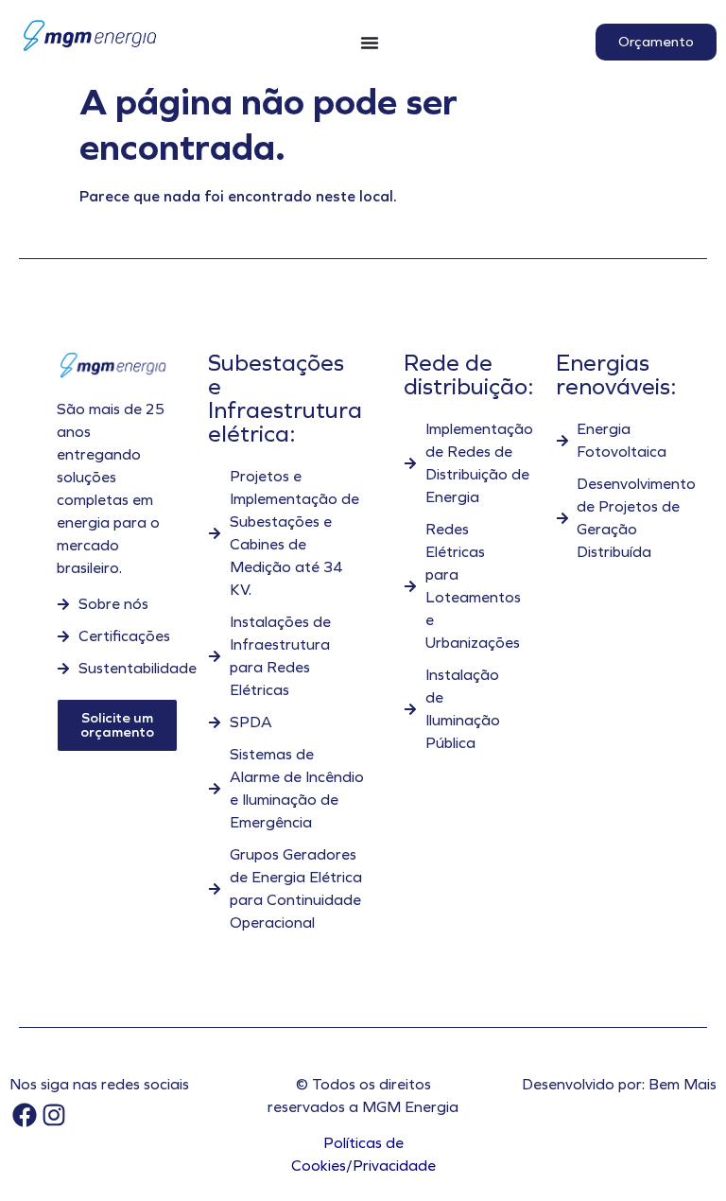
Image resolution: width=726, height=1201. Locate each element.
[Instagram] (53, 1114)
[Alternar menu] (369, 42)
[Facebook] (24, 1114)
